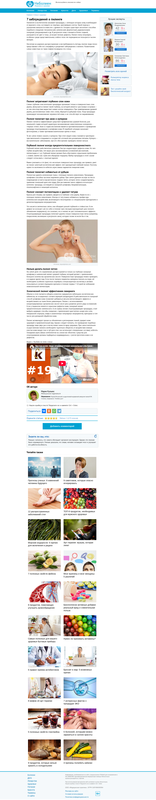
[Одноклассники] (49, 411)
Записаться (120, 33)
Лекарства (42, 10)
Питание (54, 10)
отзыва (117, 29)
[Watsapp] (54, 411)
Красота (64, 10)
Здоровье (83, 10)
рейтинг (123, 29)
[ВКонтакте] (44, 411)
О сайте (31, 796)
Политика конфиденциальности (77, 797)
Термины (95, 10)
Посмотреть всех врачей (116, 71)
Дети (74, 10)
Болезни (30, 10)
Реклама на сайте (71, 791)
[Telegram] (59, 411)
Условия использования (74, 794)
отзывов (117, 45)
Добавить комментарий (62, 426)
